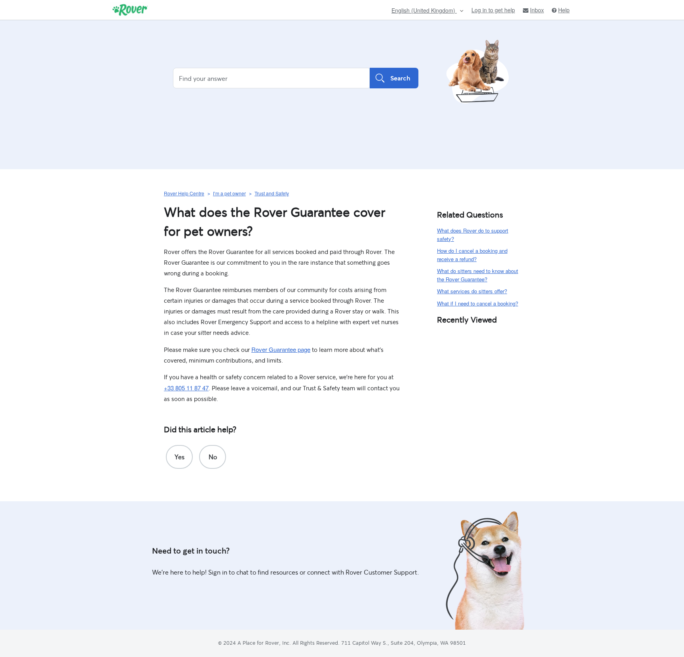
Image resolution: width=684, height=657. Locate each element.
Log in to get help (493, 10)
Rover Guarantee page (280, 349)
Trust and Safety (272, 193)
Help (564, 10)
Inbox (537, 10)
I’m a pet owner (229, 193)
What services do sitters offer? (472, 291)
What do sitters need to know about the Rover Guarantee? (477, 275)
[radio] (179, 457)
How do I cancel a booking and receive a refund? (472, 255)
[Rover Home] (130, 10)
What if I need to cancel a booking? (477, 303)
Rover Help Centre (184, 193)
